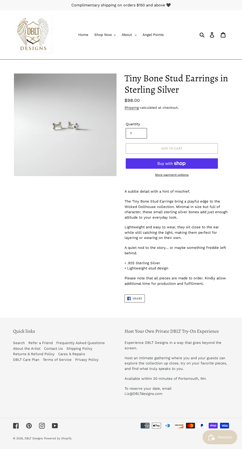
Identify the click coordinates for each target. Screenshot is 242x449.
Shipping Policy (79, 348)
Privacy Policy (87, 360)
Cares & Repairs (71, 354)
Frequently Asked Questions (80, 343)
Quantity (133, 124)
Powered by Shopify (58, 438)
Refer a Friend (40, 343)
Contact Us (53, 348)
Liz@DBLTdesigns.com (143, 394)
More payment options (172, 175)
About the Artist (26, 348)
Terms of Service (57, 360)
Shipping (132, 107)
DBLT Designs (34, 438)
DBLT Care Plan (26, 360)
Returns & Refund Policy (34, 354)
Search (19, 343)
